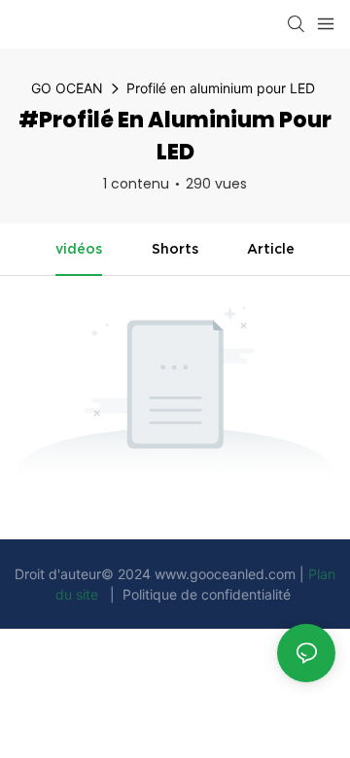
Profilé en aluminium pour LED (220, 88)
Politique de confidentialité (207, 594)
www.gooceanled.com (227, 574)
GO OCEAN (67, 88)
